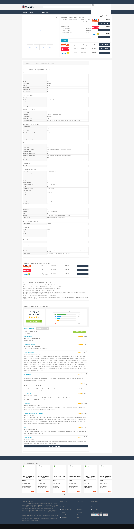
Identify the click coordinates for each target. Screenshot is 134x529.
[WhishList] (57, 17)
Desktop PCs (65, 517)
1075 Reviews (27, 333)
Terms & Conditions (97, 512)
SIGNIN (111, 1)
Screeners (45, 1)
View (32, 491)
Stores (64, 40)
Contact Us (95, 506)
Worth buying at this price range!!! (33, 413)
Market (31, 1)
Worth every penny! (29, 344)
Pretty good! (27, 374)
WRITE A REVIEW (33, 321)
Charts (38, 1)
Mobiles (54, 1)
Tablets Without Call (66, 509)
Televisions (79, 509)
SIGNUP (106, 1)
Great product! (28, 437)
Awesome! (27, 403)
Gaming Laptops (65, 514)
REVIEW (53, 63)
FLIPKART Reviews (29, 328)
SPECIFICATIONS (29, 63)
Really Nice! (27, 384)
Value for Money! (29, 352)
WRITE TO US (101, 1)
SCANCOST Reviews (42, 328)
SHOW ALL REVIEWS (79, 331)
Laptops (63, 512)
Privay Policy (95, 509)
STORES (37, 63)
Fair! (25, 427)
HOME (87, 12)
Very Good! (27, 393)
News (67, 1)
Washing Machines (81, 506)
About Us (95, 504)
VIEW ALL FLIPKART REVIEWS (55, 446)
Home (24, 1)
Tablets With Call (65, 506)
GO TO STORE (104, 44)
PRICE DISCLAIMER (45, 63)
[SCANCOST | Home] (28, 6)
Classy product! (28, 336)
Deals (61, 1)
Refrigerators (80, 512)
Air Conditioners (81, 504)
